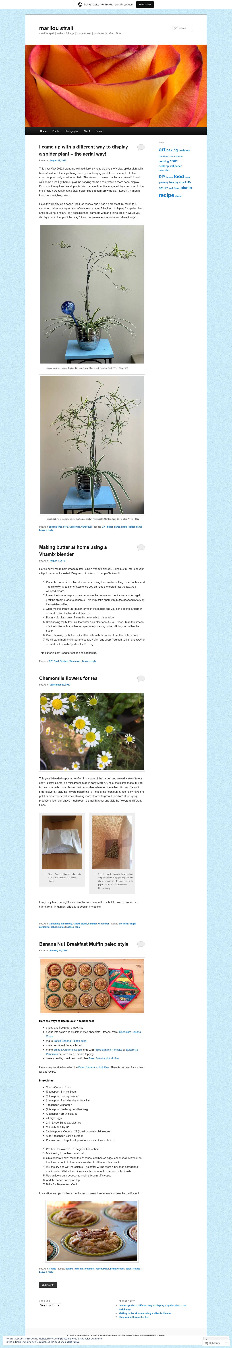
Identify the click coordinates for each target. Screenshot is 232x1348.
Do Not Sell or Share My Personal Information (141, 1335)
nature (54, 926)
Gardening (74, 526)
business (184, 150)
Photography (71, 131)
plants (124, 526)
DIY (103, 526)
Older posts (48, 1285)
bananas (78, 1268)
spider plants (135, 526)
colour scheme (176, 156)
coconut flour (102, 1268)
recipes (136, 1268)
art (162, 149)
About (87, 131)
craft (174, 160)
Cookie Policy (72, 1341)
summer (92, 923)
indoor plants (113, 526)
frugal (133, 923)
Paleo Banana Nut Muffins (103, 1058)
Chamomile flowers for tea (68, 678)
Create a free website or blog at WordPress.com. (92, 1335)
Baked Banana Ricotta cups (69, 1041)
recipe (166, 195)
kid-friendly (66, 923)
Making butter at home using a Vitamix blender (145, 1313)
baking (172, 149)
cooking (164, 161)
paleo (128, 1268)
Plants (55, 131)
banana (69, 1268)
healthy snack (117, 1268)
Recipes (64, 661)
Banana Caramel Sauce (67, 1049)
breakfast (89, 1268)
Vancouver (86, 526)
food (179, 176)
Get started (145, 4)
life (189, 182)
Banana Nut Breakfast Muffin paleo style (83, 943)
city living (124, 923)
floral (65, 526)
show (178, 196)
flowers (169, 177)
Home (43, 131)
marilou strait (56, 28)
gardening (44, 926)
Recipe (52, 1268)
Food (56, 661)
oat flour (174, 188)
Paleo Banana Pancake (108, 1049)
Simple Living (80, 923)
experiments (55, 526)
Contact (100, 131)
